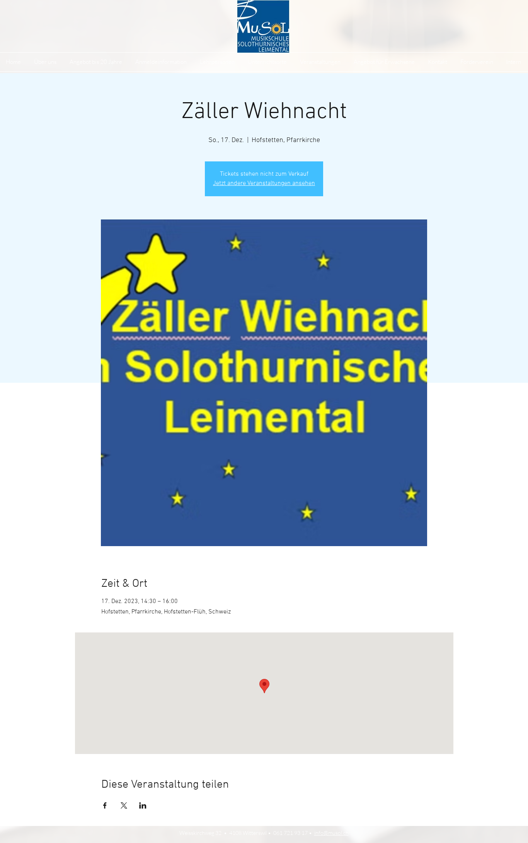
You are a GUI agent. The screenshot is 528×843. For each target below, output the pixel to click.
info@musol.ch (331, 832)
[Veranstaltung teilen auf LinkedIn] (142, 805)
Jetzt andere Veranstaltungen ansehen (264, 183)
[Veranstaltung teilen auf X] (124, 805)
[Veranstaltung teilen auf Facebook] (105, 805)
